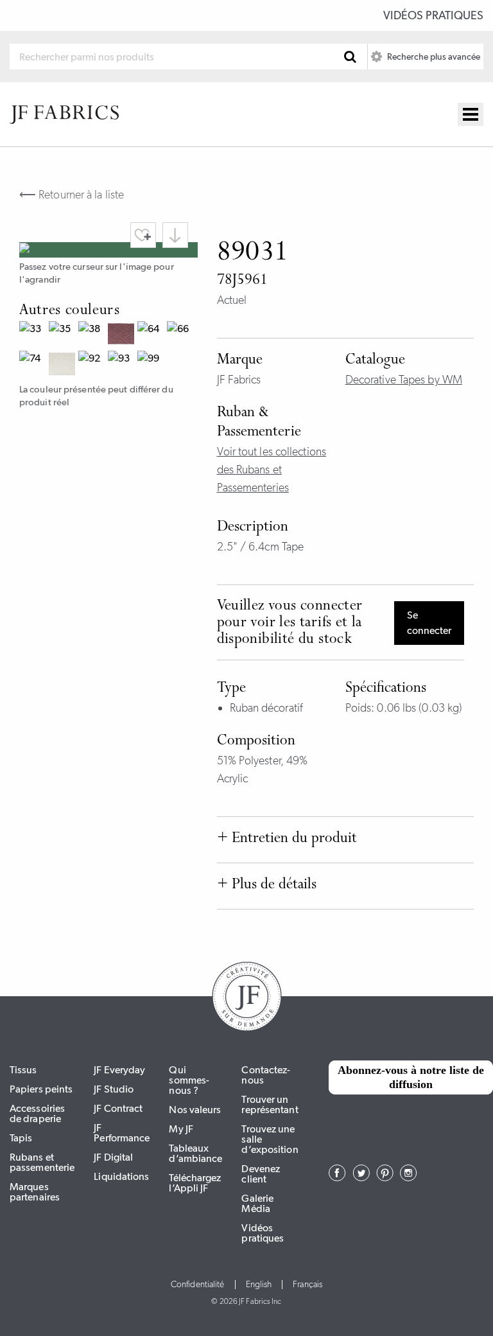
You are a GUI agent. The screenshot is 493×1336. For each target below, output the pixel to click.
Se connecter (429, 623)
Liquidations (121, 1176)
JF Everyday (119, 1070)
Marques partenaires (35, 1192)
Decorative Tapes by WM (403, 380)
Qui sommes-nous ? (189, 1080)
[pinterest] (385, 1177)
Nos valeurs (195, 1109)
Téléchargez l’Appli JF (195, 1183)
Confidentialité (198, 1284)
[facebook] (337, 1177)
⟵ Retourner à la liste (71, 195)
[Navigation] (470, 114)
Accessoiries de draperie (37, 1113)
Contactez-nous (265, 1075)
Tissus (23, 1070)
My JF (181, 1129)
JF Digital (113, 1157)
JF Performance (122, 1132)
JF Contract (118, 1108)
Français (307, 1284)
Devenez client (260, 1174)
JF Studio (114, 1089)
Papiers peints (41, 1089)
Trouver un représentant (269, 1104)
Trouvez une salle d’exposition (269, 1139)
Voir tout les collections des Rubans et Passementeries (272, 469)
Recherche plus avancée (432, 56)
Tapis (21, 1138)
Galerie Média (257, 1203)
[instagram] (408, 1177)
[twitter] (361, 1177)
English (259, 1284)
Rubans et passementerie (42, 1162)
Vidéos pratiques (433, 15)
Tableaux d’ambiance (195, 1153)
